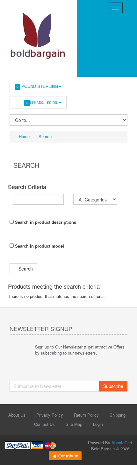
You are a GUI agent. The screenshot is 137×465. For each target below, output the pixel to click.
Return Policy (86, 415)
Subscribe (113, 386)
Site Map (74, 424)
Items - (42, 102)
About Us (16, 415)
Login (98, 424)
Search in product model (39, 246)
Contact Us (44, 424)
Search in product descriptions (45, 222)
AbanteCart (122, 443)
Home (24, 136)
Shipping (118, 415)
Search (45, 136)
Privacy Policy (49, 415)
